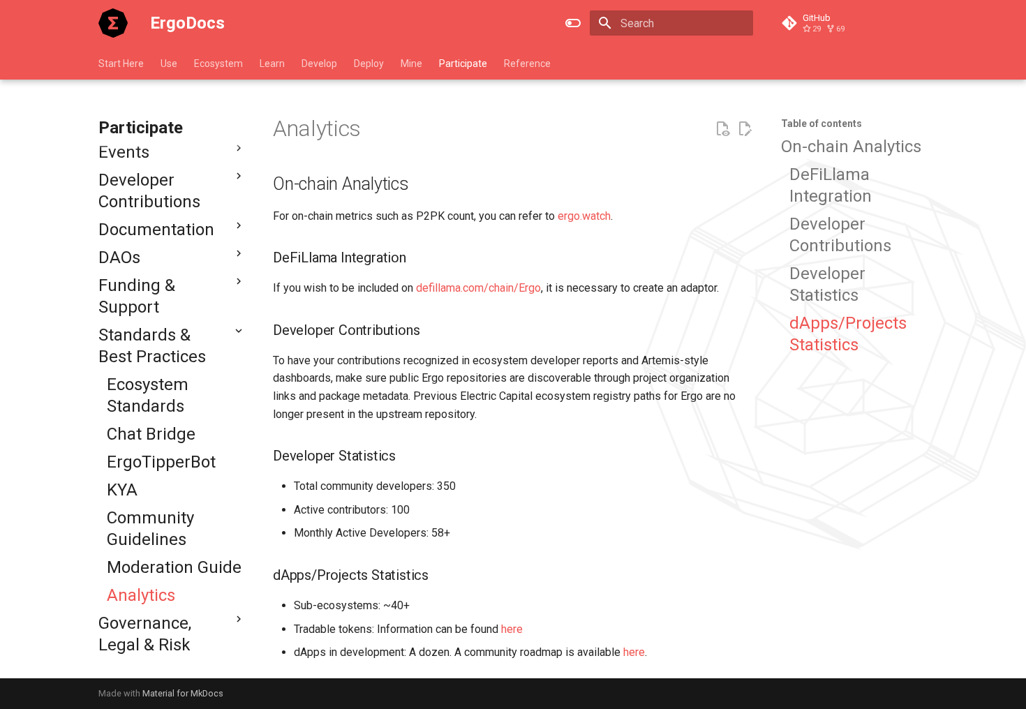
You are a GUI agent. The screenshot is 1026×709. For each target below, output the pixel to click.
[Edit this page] (744, 129)
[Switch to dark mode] (573, 23)
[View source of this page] (722, 129)
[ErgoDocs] (113, 23)
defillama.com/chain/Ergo (478, 287)
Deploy (369, 63)
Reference (527, 63)
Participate (463, 63)
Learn (272, 63)
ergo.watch (584, 216)
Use (169, 63)
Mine (411, 63)
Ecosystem (218, 63)
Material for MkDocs (182, 693)
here (512, 629)
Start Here (121, 63)
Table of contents (821, 123)
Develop (319, 63)
